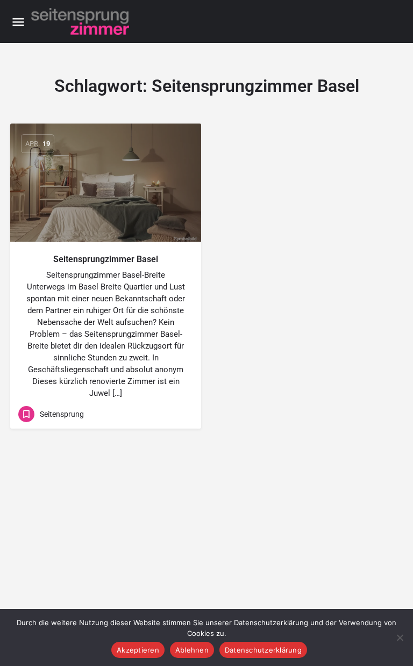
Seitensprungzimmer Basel (105, 259)
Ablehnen (192, 650)
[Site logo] (81, 21)
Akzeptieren (138, 650)
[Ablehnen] (399, 637)
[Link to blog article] (105, 183)
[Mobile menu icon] (18, 21)
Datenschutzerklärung (263, 650)
